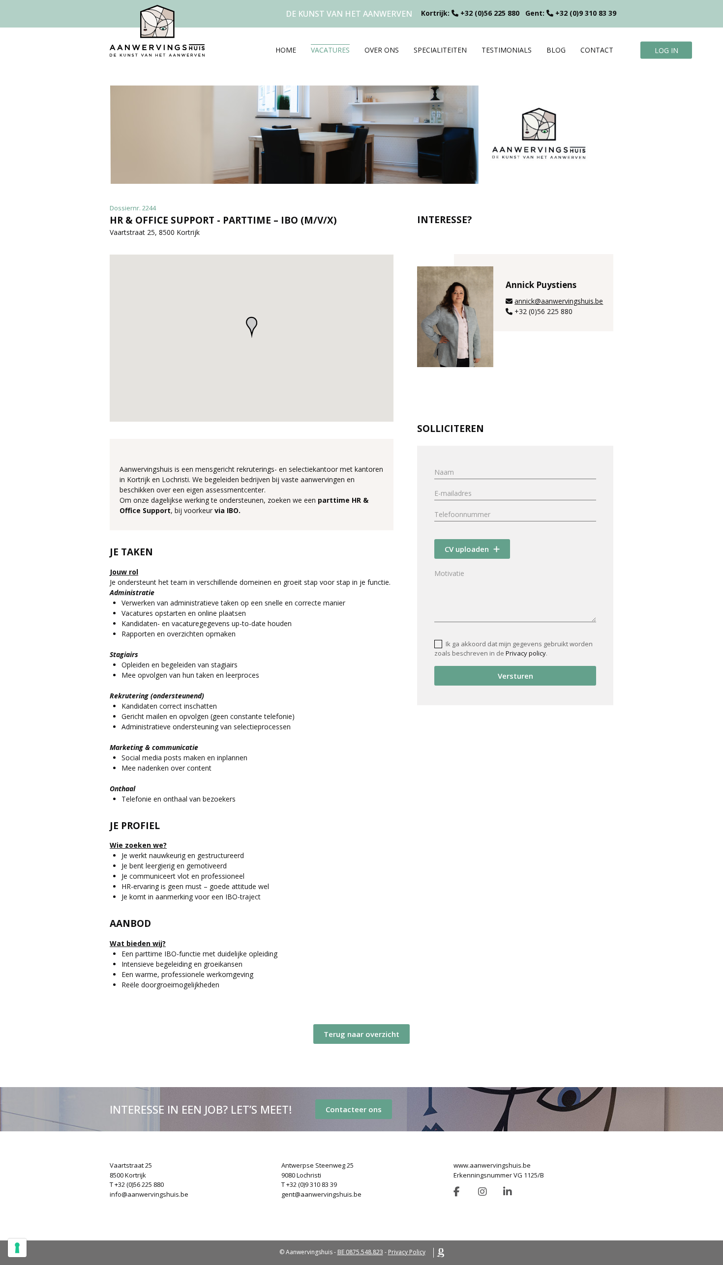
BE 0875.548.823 (360, 1252)
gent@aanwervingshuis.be (321, 1194)
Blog (556, 50)
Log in (666, 50)
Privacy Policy (406, 1252)
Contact (596, 50)
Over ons (381, 50)
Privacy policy (526, 653)
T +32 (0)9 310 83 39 (309, 1184)
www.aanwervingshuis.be (492, 1165)
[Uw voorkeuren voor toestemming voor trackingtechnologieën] (17, 1247)
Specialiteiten (440, 50)
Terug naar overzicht (361, 1034)
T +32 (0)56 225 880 (137, 1184)
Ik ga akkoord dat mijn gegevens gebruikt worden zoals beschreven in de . (513, 648)
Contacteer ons (354, 1109)
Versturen (515, 676)
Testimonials (507, 50)
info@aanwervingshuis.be (149, 1194)
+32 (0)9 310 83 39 (585, 13)
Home (285, 50)
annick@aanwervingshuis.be (558, 301)
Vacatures (330, 50)
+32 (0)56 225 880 (489, 13)
